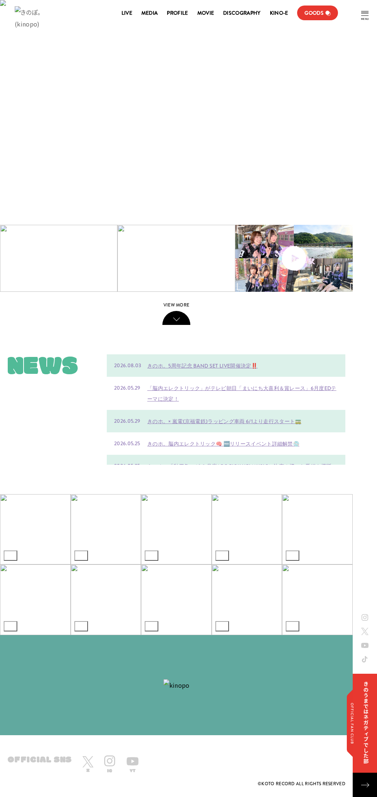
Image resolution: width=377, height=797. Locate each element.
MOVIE (205, 13)
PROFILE (177, 13)
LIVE (126, 13)
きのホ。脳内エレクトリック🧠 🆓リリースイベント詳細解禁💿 (223, 443)
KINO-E (279, 13)
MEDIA (149, 13)
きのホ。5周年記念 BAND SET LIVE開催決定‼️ (202, 365)
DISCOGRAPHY (241, 13)
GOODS (314, 13)
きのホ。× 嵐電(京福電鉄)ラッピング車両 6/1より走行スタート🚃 (224, 421)
